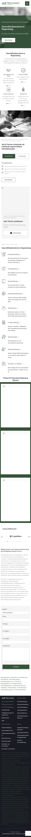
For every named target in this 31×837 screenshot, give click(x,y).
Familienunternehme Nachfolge (11, 761)
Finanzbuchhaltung (20, 689)
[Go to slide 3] (7, 541)
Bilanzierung (15, 677)
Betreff (5, 609)
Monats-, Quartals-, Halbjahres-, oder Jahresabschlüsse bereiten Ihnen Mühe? (17, 328)
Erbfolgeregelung (16, 683)
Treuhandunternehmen (22, 814)
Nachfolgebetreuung (22, 783)
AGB (3, 720)
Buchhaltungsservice (7, 681)
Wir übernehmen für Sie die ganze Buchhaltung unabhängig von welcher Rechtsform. (18, 260)
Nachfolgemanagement (19, 787)
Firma (4, 616)
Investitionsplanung (12, 779)
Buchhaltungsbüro (14, 679)
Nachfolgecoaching (7, 785)
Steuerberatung (10, 803)
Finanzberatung (22, 687)
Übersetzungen (6, 741)
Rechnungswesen (21, 799)
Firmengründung (22, 701)
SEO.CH (13, 833)
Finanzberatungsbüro (7, 689)
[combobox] (15, 612)
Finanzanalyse (12, 687)
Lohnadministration (22, 732)
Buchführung (23, 677)
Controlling (17, 681)
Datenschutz (5, 718)
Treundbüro (6, 816)
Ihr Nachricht (6, 646)
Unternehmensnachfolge (13, 822)
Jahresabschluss (22, 710)
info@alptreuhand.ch (8, 713)
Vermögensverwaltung (8, 765)
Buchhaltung (5, 679)
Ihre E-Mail (6, 638)
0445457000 (5, 710)
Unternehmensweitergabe (9, 797)
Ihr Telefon (6, 631)
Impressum (5, 715)
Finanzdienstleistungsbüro (11, 771)
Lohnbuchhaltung (22, 707)
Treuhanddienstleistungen (10, 812)
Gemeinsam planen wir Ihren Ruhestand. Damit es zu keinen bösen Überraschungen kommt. (17, 314)
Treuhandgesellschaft (8, 814)
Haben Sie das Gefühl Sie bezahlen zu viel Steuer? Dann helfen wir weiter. (18, 355)
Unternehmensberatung (17, 816)
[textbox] (15, 613)
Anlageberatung (5, 677)
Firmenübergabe (13, 775)
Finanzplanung (10, 773)
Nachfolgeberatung (10, 783)
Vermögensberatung (8, 795)
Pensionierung (6, 738)
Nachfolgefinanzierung (20, 785)
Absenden (16, 667)
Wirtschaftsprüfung (23, 763)
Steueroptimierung (7, 730)
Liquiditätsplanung (7, 781)
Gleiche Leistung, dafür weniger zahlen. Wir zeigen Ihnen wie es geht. (17, 299)
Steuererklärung (22, 713)
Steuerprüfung (10, 810)
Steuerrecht (19, 810)
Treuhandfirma (23, 812)
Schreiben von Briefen (8, 749)
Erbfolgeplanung (6, 683)
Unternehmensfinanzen (21, 818)
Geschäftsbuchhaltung (12, 777)
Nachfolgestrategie (15, 793)
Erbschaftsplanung (6, 685)
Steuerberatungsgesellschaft (19, 805)
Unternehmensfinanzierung (10, 820)
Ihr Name (5, 624)
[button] (8, 40)
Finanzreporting (20, 773)
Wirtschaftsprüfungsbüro (9, 763)
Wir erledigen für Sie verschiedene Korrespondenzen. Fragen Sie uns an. (18, 370)
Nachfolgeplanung (19, 789)
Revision (17, 801)
